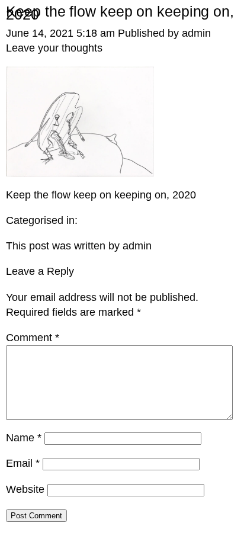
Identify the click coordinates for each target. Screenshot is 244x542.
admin (196, 33)
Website (25, 489)
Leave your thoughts (54, 48)
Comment (32, 338)
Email (23, 463)
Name (23, 438)
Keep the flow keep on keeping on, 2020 (120, 13)
